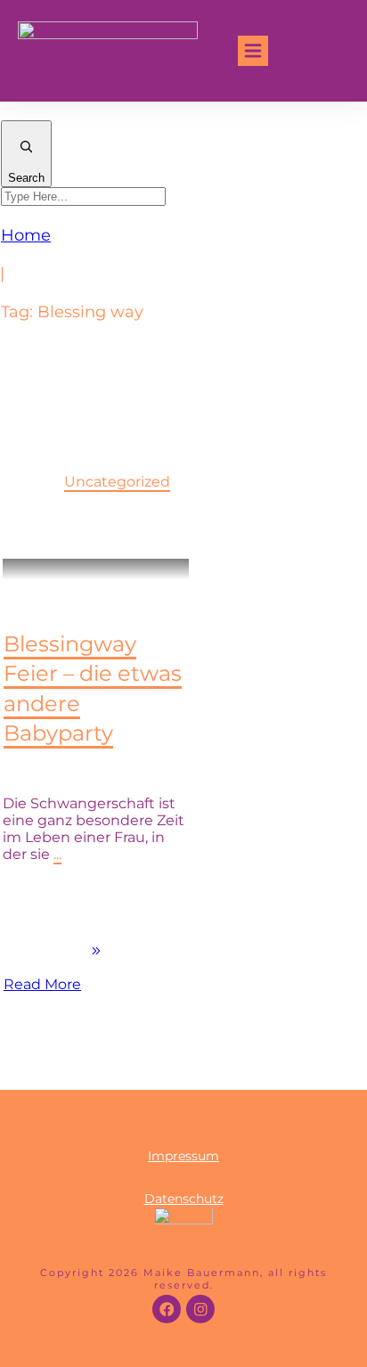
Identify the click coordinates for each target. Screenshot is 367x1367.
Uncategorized (117, 481)
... (57, 854)
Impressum (183, 1156)
